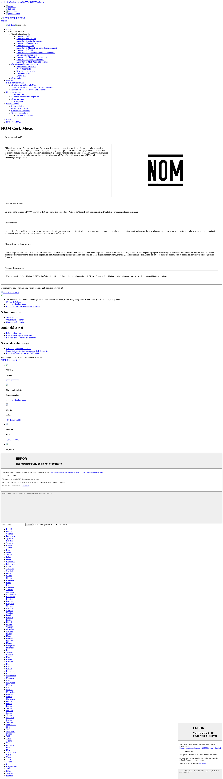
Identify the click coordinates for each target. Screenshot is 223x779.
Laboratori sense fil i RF (26, 38)
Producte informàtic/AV (26, 66)
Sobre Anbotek (17, 106)
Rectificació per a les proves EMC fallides (28, 90)
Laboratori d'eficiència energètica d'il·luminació (36, 52)
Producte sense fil (24, 69)
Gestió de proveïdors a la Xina (23, 85)
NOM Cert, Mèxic (13, 122)
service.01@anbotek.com (11, 2)
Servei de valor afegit (14, 83)
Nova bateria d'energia (26, 71)
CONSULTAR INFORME (14, 18)
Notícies (9, 80)
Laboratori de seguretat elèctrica (29, 41)
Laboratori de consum (25, 45)
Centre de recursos (13, 92)
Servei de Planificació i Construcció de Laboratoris (32, 87)
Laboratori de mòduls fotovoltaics (30, 59)
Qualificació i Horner (20, 108)
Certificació (16, 78)
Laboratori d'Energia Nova (27, 43)
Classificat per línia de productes (24, 64)
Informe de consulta (19, 94)
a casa (8, 29)
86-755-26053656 (29, 2)
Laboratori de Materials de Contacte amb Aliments (37, 48)
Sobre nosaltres (12, 104)
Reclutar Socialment (25, 115)
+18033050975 (12, 440)
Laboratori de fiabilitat (26, 50)
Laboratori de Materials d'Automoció (32, 57)
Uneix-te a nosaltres (19, 113)
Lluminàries (21, 76)
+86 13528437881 (13, 420)
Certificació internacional (27, 55)
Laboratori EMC (23, 36)
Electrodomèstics (23, 73)
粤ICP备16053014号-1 (10, 360)
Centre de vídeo (17, 99)
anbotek (40, 2)
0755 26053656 (12, 380)
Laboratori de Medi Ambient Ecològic (32, 62)
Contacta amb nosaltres (20, 111)
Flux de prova (17, 101)
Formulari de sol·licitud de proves (25, 97)
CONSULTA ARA (11, 292)
